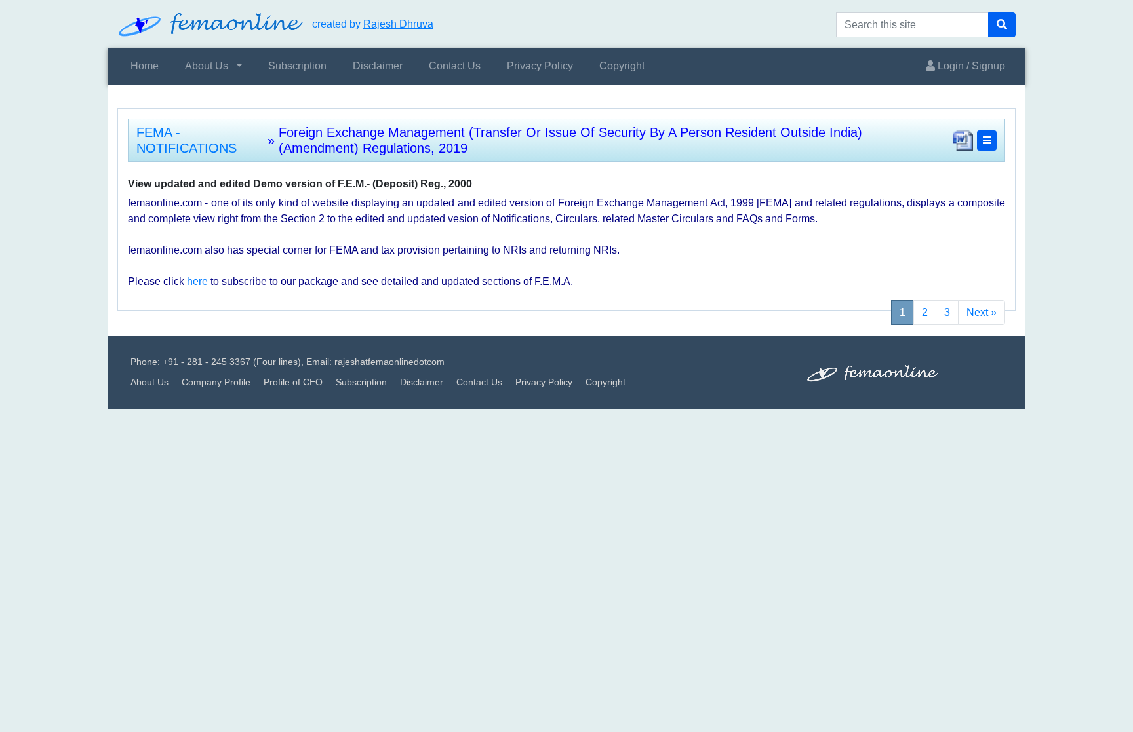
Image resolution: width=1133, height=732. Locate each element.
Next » (981, 312)
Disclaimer (378, 65)
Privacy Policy (540, 65)
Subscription (297, 65)
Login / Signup (970, 65)
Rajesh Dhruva (398, 23)
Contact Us (455, 65)
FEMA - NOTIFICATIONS (186, 140)
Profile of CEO (293, 382)
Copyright (622, 65)
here (197, 281)
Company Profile (216, 382)
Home (144, 65)
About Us (206, 65)
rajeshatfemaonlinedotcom (389, 361)
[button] (987, 140)
